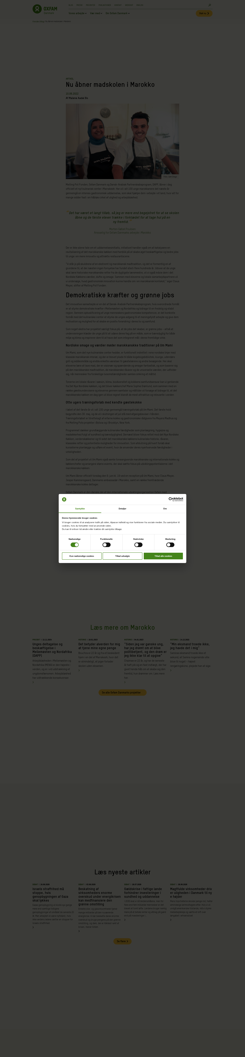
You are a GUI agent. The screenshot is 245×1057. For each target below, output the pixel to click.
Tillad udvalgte (122, 556)
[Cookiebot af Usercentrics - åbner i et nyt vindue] (170, 499)
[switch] (107, 545)
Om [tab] (165, 509)
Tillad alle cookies (163, 556)
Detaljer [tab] (122, 509)
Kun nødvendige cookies (81, 556)
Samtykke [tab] (80, 509)
